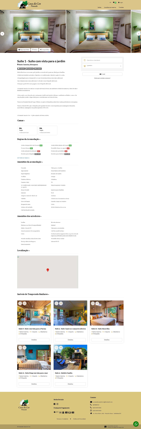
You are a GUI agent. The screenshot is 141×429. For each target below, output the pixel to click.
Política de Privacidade (79, 419)
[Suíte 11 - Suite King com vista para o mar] (34, 357)
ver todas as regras (23, 158)
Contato (121, 7)
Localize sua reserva (110, 7)
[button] (139, 34)
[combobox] (104, 66)
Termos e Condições (62, 419)
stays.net (115, 426)
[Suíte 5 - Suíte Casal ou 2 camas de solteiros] (70, 313)
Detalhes (34, 340)
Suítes (99, 7)
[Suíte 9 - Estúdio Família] (70, 357)
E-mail (103, 74)
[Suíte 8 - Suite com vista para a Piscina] (34, 313)
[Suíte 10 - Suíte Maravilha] (107, 313)
